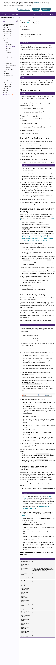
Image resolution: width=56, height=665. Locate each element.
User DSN (8, 67)
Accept (36, 9)
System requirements (7, 31)
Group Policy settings (25, 29)
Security (6, 79)
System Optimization (8, 75)
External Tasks (9, 63)
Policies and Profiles (8, 77)
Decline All (46, 9)
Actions (6, 42)
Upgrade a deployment (8, 35)
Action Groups (9, 44)
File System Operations (11, 65)
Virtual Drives (9, 54)
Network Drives (9, 52)
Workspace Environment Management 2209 (8, 25)
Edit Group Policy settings (26, 36)
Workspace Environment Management (28, 17)
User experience (6, 36)
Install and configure (7, 33)
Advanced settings (8, 84)
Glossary (5, 92)
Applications (8, 48)
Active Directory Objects (9, 80)
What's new (5, 27)
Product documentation (12, 14)
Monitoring (6, 88)
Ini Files (7, 61)
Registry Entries (9, 56)
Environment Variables (10, 57)
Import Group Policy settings (27, 31)
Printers (7, 50)
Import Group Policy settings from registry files (31, 34)
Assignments (7, 73)
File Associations (9, 69)
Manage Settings (24, 9)
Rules (23, 515)
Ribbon (5, 40)
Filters (5, 71)
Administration (7, 86)
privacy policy (36, 2)
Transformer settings (8, 82)
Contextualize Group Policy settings (29, 39)
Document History (7, 94)
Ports (7, 59)
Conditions (38, 490)
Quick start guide (7, 29)
